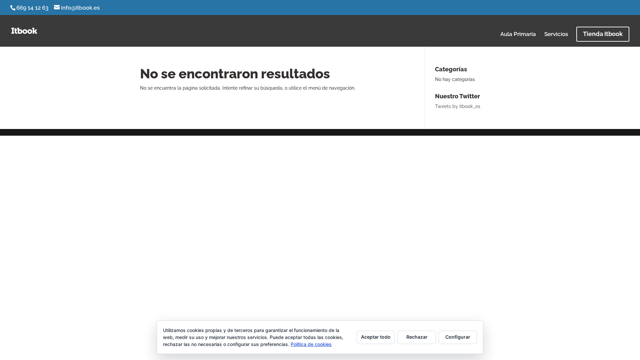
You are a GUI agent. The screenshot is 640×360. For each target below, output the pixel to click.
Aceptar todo (376, 337)
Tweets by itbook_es (457, 106)
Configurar (457, 337)
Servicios (556, 34)
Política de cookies (311, 344)
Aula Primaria (518, 34)
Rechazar (417, 337)
